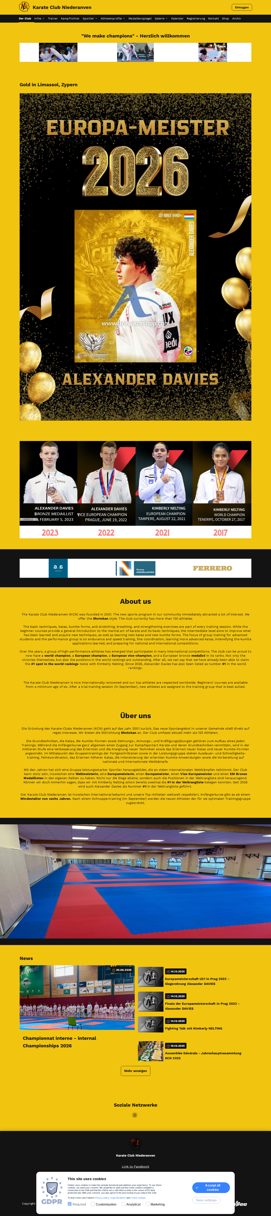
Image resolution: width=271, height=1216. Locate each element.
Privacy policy (102, 1198)
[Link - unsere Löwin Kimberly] (135, 52)
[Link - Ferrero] (135, 568)
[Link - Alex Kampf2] (58, 52)
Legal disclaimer (118, 1198)
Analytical (133, 1204)
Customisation (106, 1204)
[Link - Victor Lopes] (212, 52)
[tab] (26, 19)
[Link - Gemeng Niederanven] (58, 568)
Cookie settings (138, 1198)
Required (79, 1204)
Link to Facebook (135, 1166)
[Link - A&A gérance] (212, 568)
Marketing (158, 1204)
